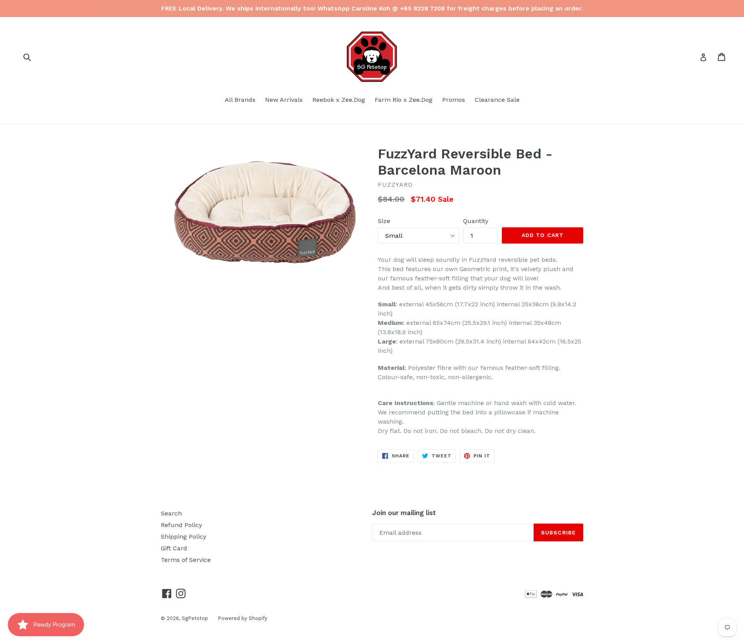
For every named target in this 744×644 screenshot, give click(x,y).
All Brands (240, 99)
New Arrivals (284, 99)
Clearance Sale (497, 99)
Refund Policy (181, 525)
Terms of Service (186, 559)
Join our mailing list (404, 513)
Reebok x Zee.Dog (338, 99)
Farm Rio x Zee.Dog (403, 99)
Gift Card (174, 548)
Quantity (475, 221)
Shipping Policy (183, 536)
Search (171, 513)
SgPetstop (195, 618)
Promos (453, 99)
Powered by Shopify (242, 618)
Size (384, 221)
